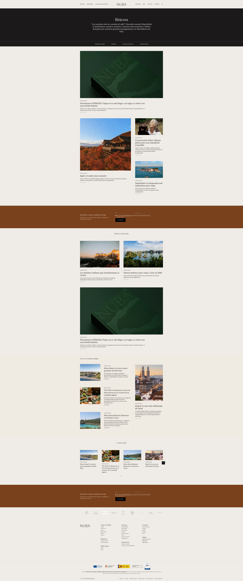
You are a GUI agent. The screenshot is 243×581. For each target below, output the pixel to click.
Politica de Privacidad (126, 215)
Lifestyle (113, 44)
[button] (163, 462)
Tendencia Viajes (100, 44)
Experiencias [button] (90, 4)
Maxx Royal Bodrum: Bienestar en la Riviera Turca (109, 466)
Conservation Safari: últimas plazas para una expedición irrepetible (148, 142)
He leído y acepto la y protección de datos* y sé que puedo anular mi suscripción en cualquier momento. (133, 216)
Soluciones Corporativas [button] (101, 4)
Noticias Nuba (144, 44)
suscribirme (120, 499)
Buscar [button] (157, 4)
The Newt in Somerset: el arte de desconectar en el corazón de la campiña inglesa (117, 392)
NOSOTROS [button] (137, 4)
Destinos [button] (82, 4)
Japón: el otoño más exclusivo (93, 176)
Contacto (149, 4)
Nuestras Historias (128, 44)
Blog (144, 4)
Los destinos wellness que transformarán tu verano (152, 468)
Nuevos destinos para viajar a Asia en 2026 (143, 273)
